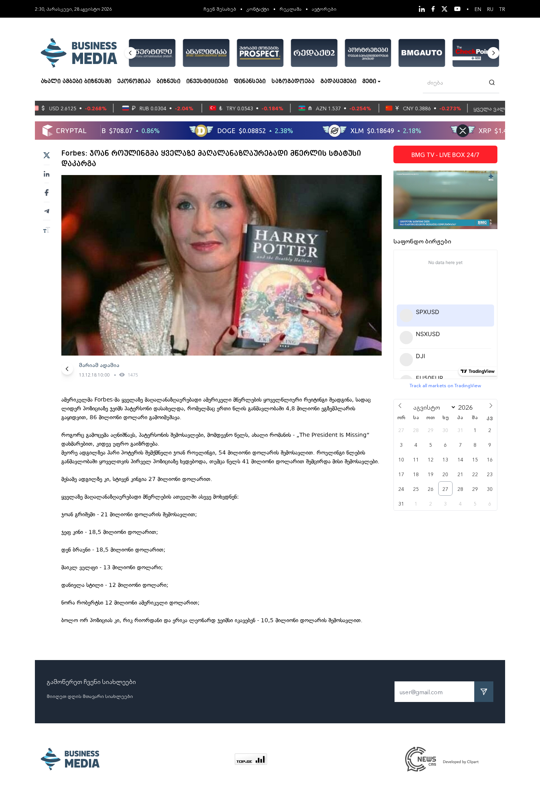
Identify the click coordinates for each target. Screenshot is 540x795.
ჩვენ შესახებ (220, 9)
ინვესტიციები (207, 82)
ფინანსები (250, 82)
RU (490, 9)
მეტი (369, 82)
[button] (130, 53)
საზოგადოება (292, 82)
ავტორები (324, 9)
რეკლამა (291, 9)
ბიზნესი (168, 82)
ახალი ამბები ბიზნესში (76, 82)
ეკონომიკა (134, 82)
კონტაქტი (257, 9)
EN (478, 9)
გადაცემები (338, 82)
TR (502, 9)
